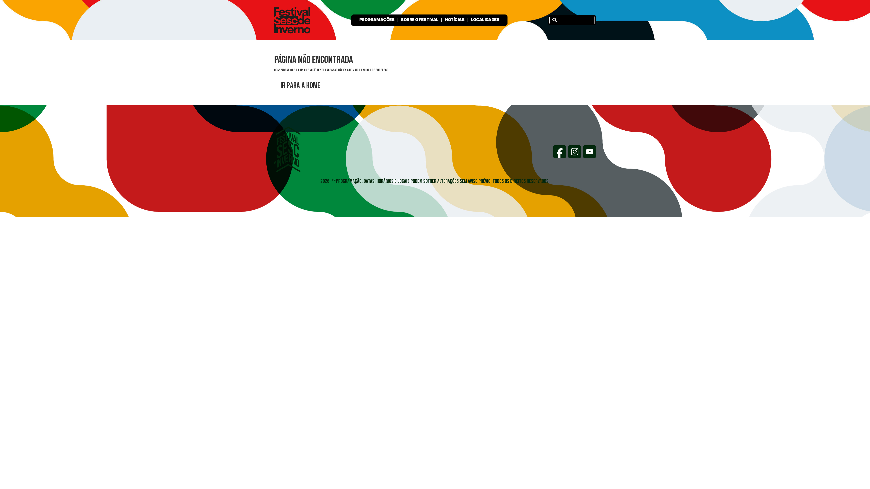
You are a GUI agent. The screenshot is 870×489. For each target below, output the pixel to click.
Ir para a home (300, 86)
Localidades (485, 20)
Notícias (455, 20)
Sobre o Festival (419, 20)
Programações (377, 20)
